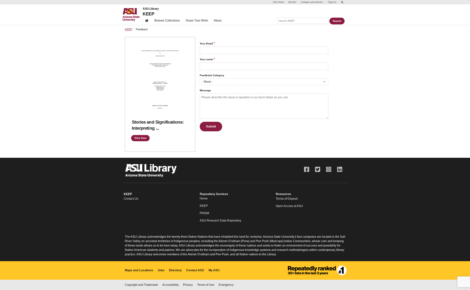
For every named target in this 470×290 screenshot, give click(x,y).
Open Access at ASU (289, 206)
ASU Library (151, 8)
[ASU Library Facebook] (306, 169)
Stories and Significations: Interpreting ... (158, 125)
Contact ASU (195, 270)
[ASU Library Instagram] (328, 169)
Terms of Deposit (287, 198)
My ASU (292, 2)
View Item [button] (140, 137)
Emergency (226, 284)
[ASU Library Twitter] (317, 169)
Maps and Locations (139, 270)
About (217, 20)
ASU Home (278, 2)
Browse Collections (167, 20)
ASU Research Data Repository (220, 220)
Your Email (206, 43)
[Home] (133, 14)
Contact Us (131, 198)
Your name (206, 59)
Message (205, 90)
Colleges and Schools (312, 2)
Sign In (332, 2)
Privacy (188, 284)
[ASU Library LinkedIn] (339, 169)
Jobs (161, 270)
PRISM (204, 213)
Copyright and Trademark (141, 284)
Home (204, 198)
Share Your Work (197, 20)
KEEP (148, 13)
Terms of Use (205, 284)
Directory (175, 270)
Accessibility (170, 284)
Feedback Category (212, 75)
